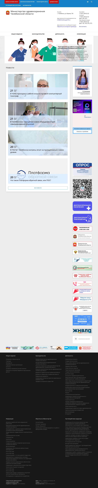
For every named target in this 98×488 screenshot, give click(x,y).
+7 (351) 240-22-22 (84, 13)
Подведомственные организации (14, 365)
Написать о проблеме (82, 131)
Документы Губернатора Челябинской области (47, 374)
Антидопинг (68, 414)
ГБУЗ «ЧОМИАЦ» (21, 483)
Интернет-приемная (41, 424)
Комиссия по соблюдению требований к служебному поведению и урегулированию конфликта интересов (78, 432)
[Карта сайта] (84, 2)
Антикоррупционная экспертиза (73, 441)
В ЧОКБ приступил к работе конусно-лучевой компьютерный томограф (36, 94)
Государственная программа (72, 372)
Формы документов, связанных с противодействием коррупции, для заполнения (78, 446)
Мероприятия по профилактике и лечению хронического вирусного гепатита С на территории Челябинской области (19, 458)
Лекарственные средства (71, 368)
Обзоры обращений (41, 426)
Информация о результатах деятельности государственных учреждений (75, 397)
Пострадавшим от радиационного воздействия (17, 476)
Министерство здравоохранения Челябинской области (28, 12)
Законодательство (38, 34)
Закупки (67, 392)
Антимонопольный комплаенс (72, 394)
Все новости (37, 188)
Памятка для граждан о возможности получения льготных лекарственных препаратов (18, 473)
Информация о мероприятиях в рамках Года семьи (18, 465)
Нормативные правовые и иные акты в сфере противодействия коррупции (76, 439)
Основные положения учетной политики (16, 368)
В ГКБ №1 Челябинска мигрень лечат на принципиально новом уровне (37, 151)
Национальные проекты (71, 359)
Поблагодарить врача (42, 1)
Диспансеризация (69, 412)
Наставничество (27, 5)
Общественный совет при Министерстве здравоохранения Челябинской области (75, 378)
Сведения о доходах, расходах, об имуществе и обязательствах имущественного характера (76, 435)
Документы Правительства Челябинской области (48, 372)
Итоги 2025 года (10, 470)
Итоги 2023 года (10, 453)
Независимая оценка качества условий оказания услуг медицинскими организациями (77, 388)
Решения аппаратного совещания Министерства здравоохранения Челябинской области (48, 366)
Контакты (8, 366)
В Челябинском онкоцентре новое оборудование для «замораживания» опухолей (32, 123)
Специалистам (9, 437)
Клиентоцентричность (71, 406)
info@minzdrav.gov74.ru (50, 483)
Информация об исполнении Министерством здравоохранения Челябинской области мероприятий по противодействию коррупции (77, 424)
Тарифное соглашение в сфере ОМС (45, 381)
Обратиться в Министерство (27, 1)
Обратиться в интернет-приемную (66, 26)
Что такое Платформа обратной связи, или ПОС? (30, 180)
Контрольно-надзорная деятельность (74, 375)
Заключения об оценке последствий (15, 467)
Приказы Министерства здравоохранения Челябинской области (46, 360)
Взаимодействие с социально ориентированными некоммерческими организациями (18, 429)
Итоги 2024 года (10, 469)
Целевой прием (54, 1)
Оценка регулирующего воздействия (74, 410)
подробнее (80, 60)
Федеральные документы (42, 376)
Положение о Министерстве (13, 359)
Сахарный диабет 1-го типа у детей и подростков (18, 455)
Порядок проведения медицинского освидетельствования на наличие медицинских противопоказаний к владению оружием (77, 403)
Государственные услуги (71, 361)
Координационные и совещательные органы (76, 385)
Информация (81, 34)
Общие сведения (16, 34)
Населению (9, 439)
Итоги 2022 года (10, 451)
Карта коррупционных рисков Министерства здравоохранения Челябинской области (76, 449)
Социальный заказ (70, 399)
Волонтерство (68, 390)
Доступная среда (69, 373)
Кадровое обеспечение (71, 366)
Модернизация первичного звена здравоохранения (78, 408)
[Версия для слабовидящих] (88, 2)
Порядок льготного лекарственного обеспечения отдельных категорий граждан (18, 462)
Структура (8, 361)
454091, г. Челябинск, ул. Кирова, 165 (47, 480)
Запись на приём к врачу (12, 1)
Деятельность (59, 34)
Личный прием (39, 422)
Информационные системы (13, 435)
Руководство (9, 363)
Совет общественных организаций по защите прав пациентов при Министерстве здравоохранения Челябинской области (78, 382)
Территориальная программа (72, 370)
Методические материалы (71, 443)
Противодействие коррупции (13, 5)
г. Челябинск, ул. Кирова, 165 (65, 13)
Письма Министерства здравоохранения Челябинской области (46, 363)
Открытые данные (10, 441)
